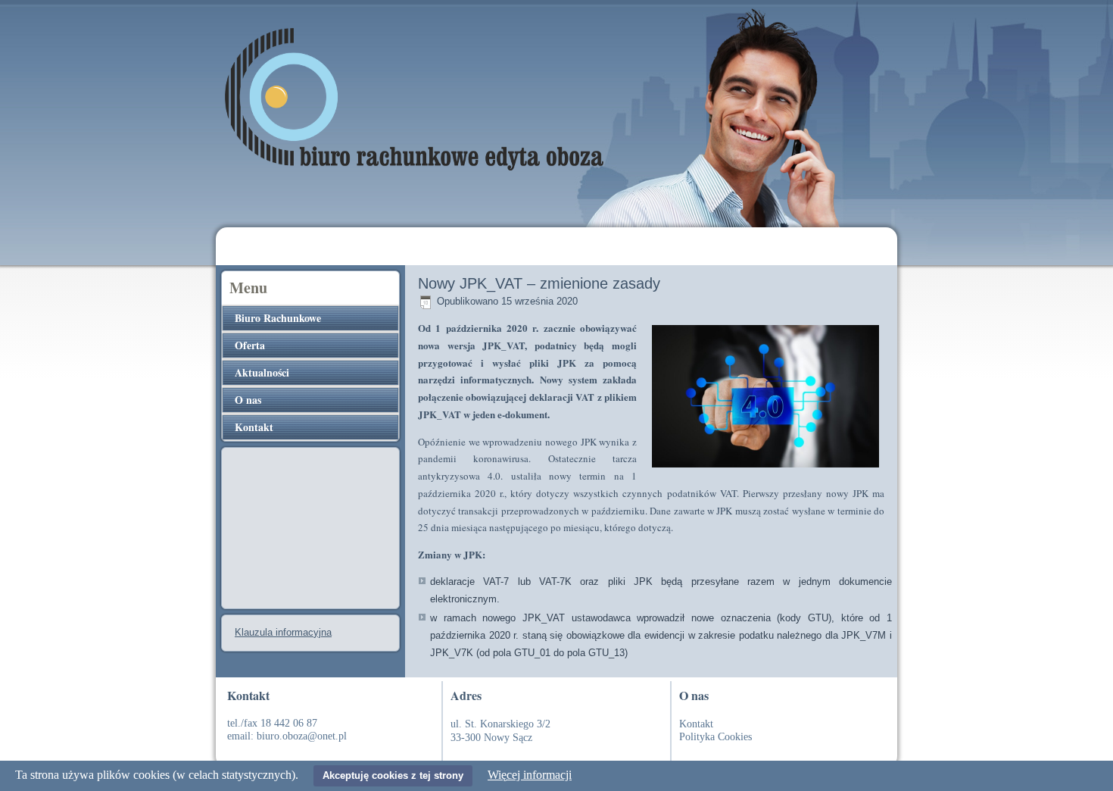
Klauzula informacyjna (283, 632)
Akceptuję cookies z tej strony (393, 775)
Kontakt (254, 427)
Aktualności (262, 372)
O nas (248, 400)
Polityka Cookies (715, 737)
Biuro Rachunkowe (278, 318)
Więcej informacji (530, 774)
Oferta (250, 345)
